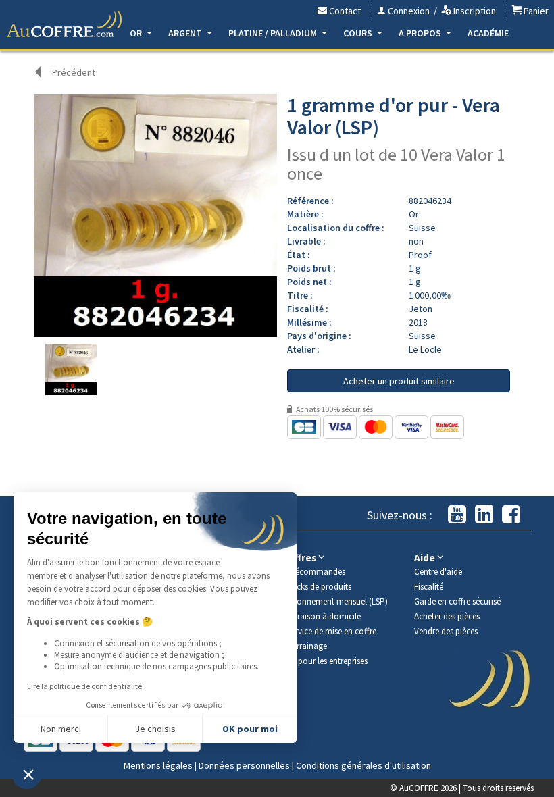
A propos (421, 33)
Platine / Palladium (273, 33)
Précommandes (316, 571)
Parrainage (307, 646)
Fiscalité (428, 586)
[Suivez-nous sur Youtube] (457, 515)
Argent (186, 33)
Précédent (73, 72)
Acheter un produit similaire (399, 381)
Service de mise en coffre (331, 631)
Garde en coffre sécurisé (457, 601)
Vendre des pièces (446, 631)
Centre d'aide (438, 571)
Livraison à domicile (324, 616)
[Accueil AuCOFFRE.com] (64, 24)
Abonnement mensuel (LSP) (337, 601)
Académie (488, 33)
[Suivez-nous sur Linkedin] (484, 515)
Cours (358, 33)
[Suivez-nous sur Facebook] (511, 515)
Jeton (420, 309)
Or (137, 33)
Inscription (473, 11)
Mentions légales (158, 765)
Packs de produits (319, 586)
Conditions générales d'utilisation (363, 765)
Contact (344, 11)
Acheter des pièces (447, 616)
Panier (535, 11)
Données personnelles (244, 765)
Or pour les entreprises (327, 661)
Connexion (408, 11)
